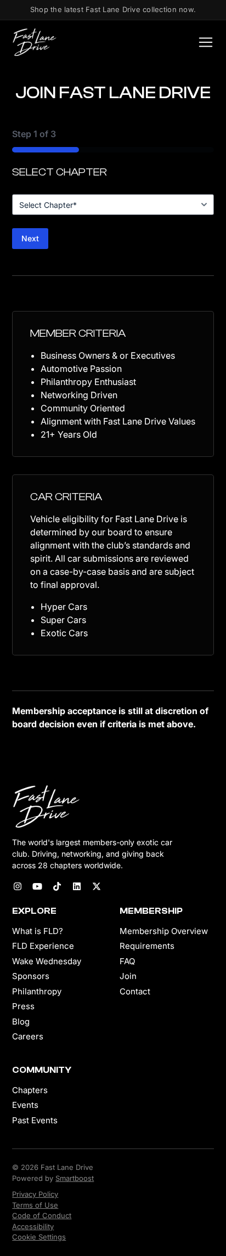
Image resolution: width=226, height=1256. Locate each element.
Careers (27, 1036)
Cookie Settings (39, 1236)
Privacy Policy (35, 1194)
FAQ (127, 961)
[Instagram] (17, 886)
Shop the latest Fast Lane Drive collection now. (113, 9)
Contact (135, 991)
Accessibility (33, 1226)
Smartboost (74, 1178)
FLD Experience (43, 946)
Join (128, 976)
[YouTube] (37, 886)
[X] (96, 886)
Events (25, 1105)
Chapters (30, 1090)
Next (30, 238)
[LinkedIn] (76, 886)
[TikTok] (57, 886)
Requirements (147, 946)
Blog (21, 1021)
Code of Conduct (41, 1215)
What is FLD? (37, 931)
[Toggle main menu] (202, 42)
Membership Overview (164, 931)
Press (23, 1006)
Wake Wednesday (46, 961)
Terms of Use (35, 1205)
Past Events (35, 1120)
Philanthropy (36, 991)
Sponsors (30, 976)
